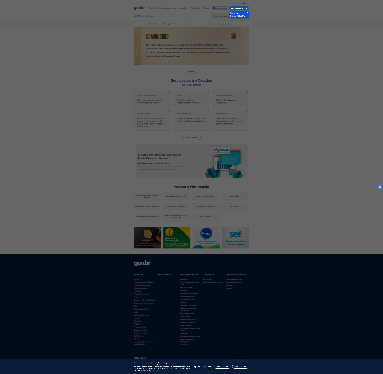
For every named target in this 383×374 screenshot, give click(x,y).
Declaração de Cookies (151, 370)
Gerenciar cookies (204, 366)
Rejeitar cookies (222, 366)
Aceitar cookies (241, 366)
